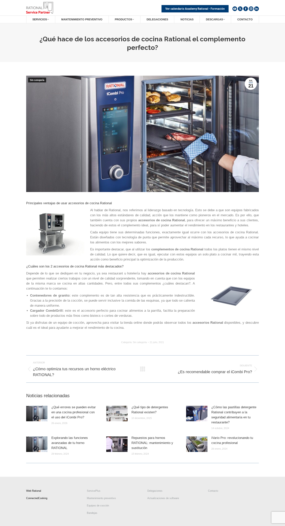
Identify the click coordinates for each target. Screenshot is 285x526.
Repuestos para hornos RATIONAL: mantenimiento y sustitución (152, 443)
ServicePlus (93, 490)
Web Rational (33, 490)
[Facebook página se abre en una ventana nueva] (245, 8)
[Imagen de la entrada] (37, 413)
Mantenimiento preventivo (101, 498)
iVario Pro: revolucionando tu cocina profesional (232, 440)
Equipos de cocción (98, 505)
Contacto (213, 490)
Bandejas (92, 512)
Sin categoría (37, 80)
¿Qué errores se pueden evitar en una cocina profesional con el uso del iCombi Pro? (73, 412)
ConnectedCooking (36, 498)
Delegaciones (154, 490)
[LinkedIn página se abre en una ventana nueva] (256, 8)
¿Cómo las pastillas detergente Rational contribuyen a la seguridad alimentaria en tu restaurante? (233, 414)
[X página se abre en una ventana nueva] (240, 8)
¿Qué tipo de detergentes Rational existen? (149, 409)
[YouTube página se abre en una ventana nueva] (234, 8)
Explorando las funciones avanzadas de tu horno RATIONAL (69, 443)
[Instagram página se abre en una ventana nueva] (251, 8)
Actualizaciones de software (163, 498)
